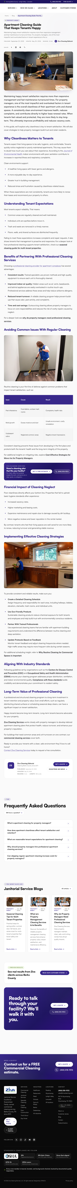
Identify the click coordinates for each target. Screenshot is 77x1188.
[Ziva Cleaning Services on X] (16, 1140)
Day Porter (24, 1118)
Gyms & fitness (35, 1103)
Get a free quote (10, 1121)
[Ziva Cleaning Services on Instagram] (21, 1140)
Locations (42, 8)
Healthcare (36, 1090)
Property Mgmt (13, 20)
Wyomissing (49, 1093)
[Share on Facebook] (20, 47)
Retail (35, 1096)
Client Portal (11, 1130)
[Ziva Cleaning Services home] (10, 1090)
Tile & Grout (24, 1115)
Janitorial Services (23, 1096)
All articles (66, 888)
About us (61, 1111)
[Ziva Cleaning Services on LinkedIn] (34, 1140)
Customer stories (63, 1114)
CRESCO (43, 1180)
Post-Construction (25, 1111)
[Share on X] (11, 47)
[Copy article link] (24, 47)
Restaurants (36, 1093)
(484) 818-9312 (56, 1)
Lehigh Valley (50, 1096)
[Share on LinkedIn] (16, 47)
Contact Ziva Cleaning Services (17, 750)
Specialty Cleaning (23, 1101)
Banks (35, 1107)
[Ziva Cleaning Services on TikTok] (25, 1140)
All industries (37, 1113)
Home (7, 15)
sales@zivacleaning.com (65, 1093)
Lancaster (49, 1099)
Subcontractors (63, 1123)
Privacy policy (69, 1180)
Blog (13, 15)
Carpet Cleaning (23, 1106)
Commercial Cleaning (24, 1091)
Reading (48, 1090)
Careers (60, 1120)
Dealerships (36, 1110)
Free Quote (68, 1)
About (54, 8)
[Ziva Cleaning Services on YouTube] (29, 1140)
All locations (49, 1102)
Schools (35, 1099)
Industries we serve (58, 769)
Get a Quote (61, 764)
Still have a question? (14, 813)
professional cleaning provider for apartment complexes (37, 266)
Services (11, 8)
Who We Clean (26, 8)
